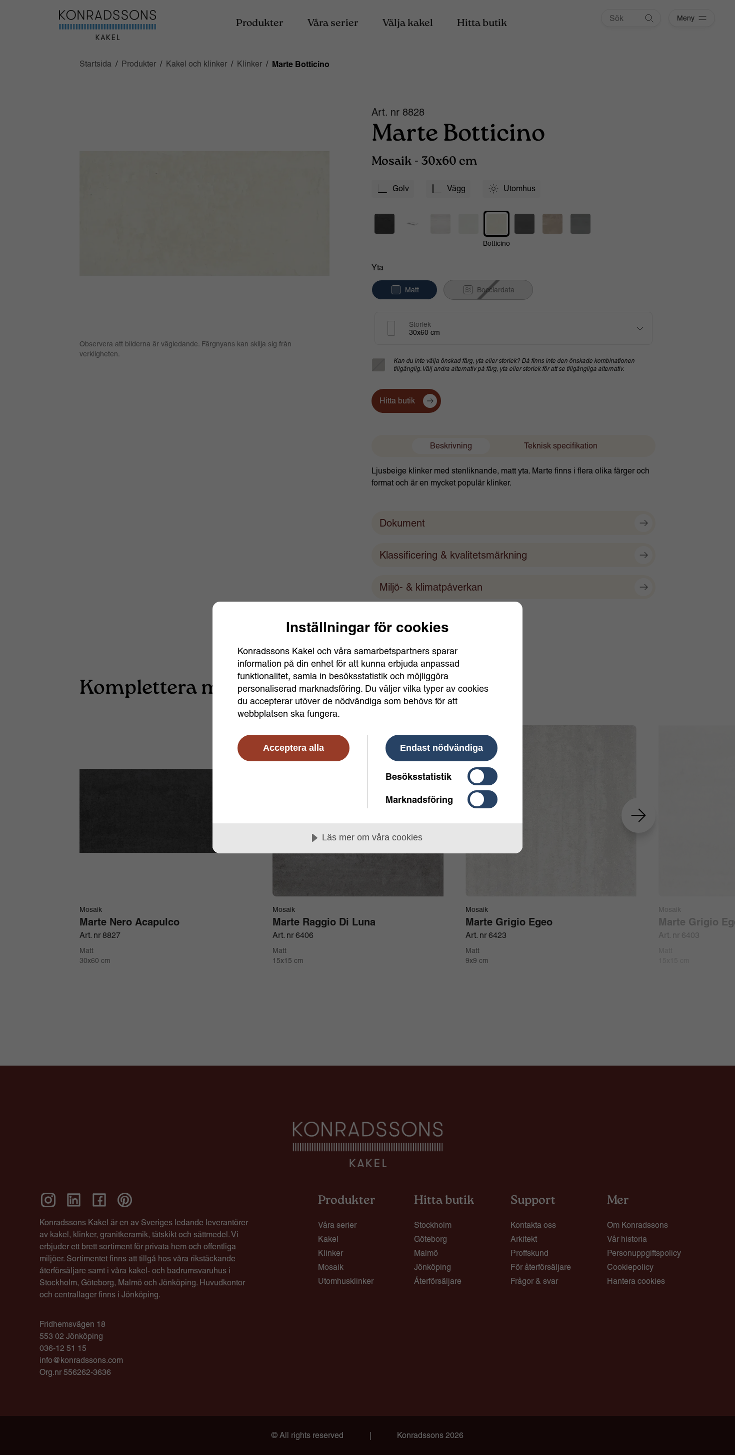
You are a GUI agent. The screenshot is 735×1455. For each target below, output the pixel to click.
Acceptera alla (293, 748)
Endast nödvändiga (441, 748)
